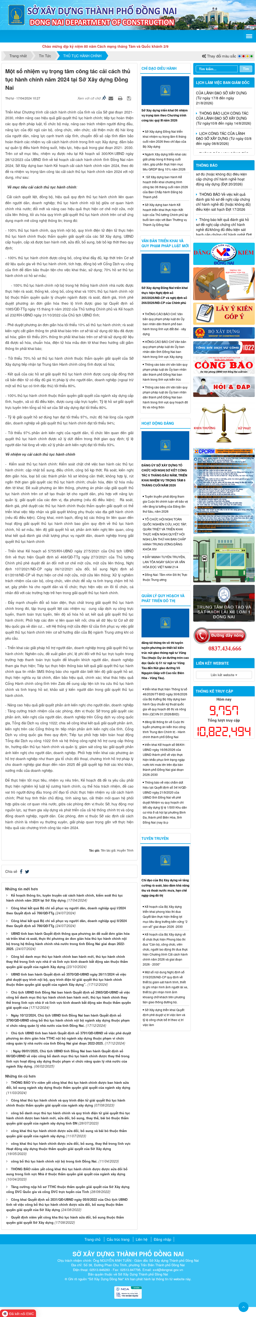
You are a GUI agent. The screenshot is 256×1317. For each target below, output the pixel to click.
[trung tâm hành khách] (224, 558)
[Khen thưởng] (224, 421)
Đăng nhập (162, 1239)
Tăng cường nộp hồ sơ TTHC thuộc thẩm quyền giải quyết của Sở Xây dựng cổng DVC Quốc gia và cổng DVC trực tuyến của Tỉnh (68, 1189)
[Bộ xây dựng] (224, 332)
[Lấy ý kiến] (224, 313)
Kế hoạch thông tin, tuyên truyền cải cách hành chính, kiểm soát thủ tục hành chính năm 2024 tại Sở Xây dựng (64, 898)
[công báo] (224, 364)
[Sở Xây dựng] (16, 14)
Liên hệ (142, 1239)
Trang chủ (92, 1239)
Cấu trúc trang (118, 1239)
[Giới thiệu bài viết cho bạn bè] (111, 97)
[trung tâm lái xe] (224, 602)
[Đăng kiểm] (224, 253)
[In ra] (121, 97)
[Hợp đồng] (224, 283)
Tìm (246, 68)
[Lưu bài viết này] (129, 97)
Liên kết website (223, 674)
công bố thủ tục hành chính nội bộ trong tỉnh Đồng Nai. (54, 1161)
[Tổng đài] (224, 346)
